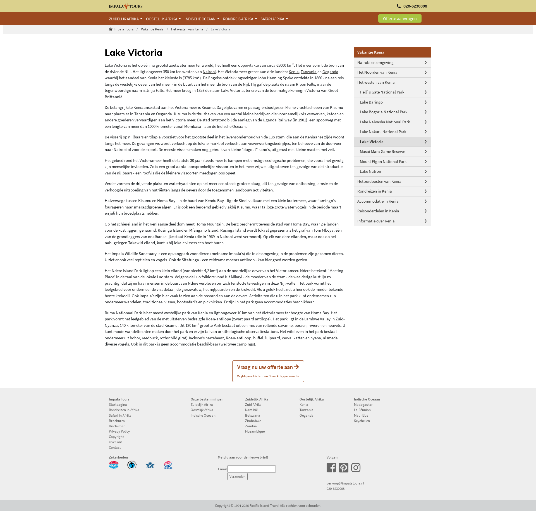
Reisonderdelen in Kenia (378, 210)
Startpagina (118, 404)
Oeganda (330, 71)
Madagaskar (363, 404)
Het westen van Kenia (187, 29)
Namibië (251, 409)
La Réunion (362, 409)
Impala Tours (123, 29)
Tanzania (309, 71)
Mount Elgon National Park (383, 161)
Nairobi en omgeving (375, 62)
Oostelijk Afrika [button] (162, 18)
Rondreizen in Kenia (374, 191)
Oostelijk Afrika (202, 409)
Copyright (116, 436)
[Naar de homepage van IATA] (150, 464)
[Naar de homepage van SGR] (168, 464)
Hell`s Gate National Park (382, 92)
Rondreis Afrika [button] (238, 18)
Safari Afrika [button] (272, 18)
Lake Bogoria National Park (383, 111)
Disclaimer (117, 426)
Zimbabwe (253, 420)
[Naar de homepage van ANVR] (114, 464)
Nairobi (209, 71)
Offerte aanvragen (400, 18)
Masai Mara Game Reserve (382, 151)
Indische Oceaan (203, 415)
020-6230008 (335, 488)
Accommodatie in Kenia (378, 201)
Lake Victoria (372, 141)
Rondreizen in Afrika (124, 409)
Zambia (251, 426)
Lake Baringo (371, 102)
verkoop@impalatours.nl (345, 483)
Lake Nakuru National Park (383, 131)
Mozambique (255, 431)
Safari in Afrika (120, 415)
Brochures (117, 420)
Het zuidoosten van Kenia (379, 181)
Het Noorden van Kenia (377, 72)
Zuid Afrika (253, 404)
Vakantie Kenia (152, 29)
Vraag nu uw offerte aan (268, 370)
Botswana (252, 415)
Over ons (115, 442)
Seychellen (362, 420)
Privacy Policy (119, 431)
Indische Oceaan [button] (200, 18)
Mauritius (361, 415)
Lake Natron (370, 171)
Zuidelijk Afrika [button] (124, 18)
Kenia (294, 71)
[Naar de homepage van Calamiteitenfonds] (132, 464)
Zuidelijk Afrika (202, 404)
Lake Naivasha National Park (385, 121)
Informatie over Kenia (376, 221)
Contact (115, 447)
